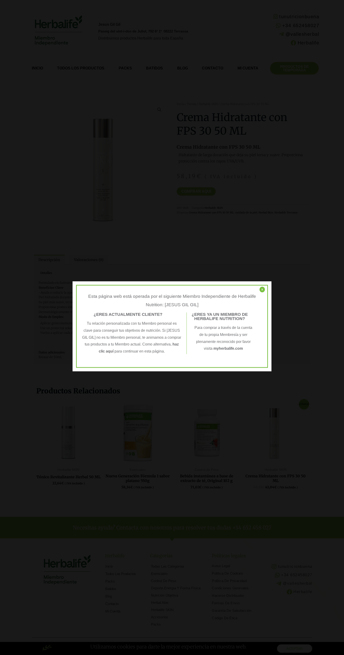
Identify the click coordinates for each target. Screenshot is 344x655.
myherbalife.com (228, 349)
